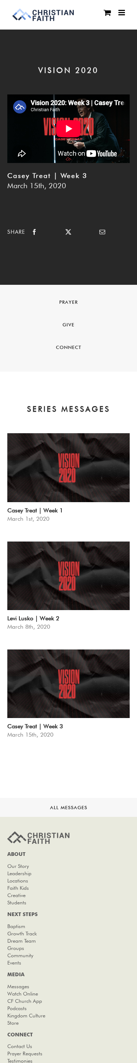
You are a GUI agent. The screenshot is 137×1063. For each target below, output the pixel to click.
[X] (68, 232)
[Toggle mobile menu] (122, 12)
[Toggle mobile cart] (107, 12)
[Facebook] (34, 232)
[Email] (102, 232)
